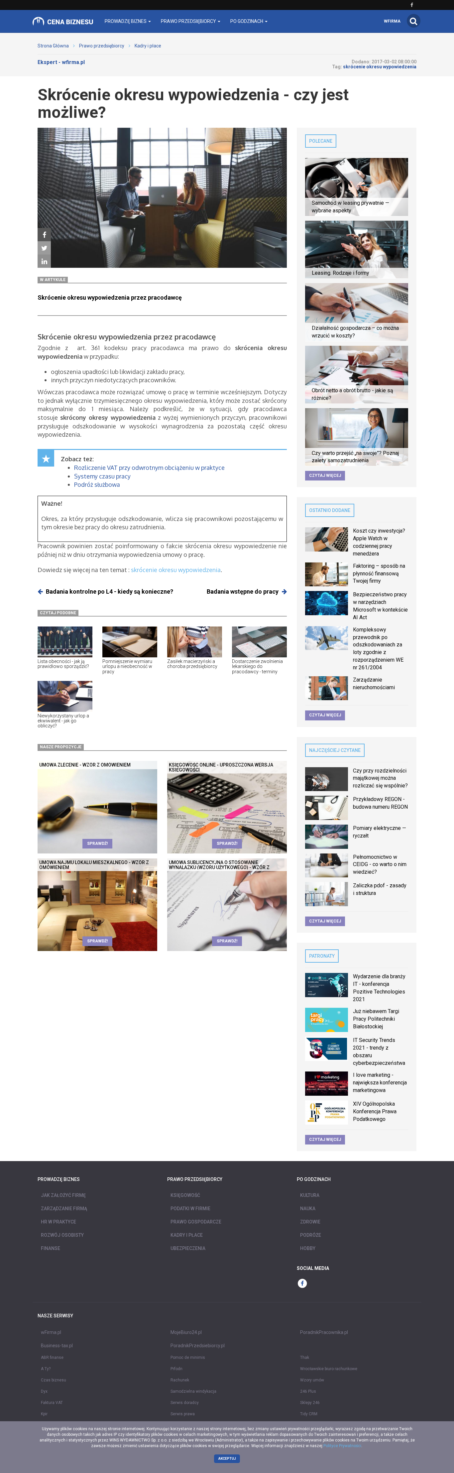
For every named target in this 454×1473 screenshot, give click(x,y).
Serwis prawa (182, 1414)
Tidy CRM (308, 1414)
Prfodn (176, 1368)
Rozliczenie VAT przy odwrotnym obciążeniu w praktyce (149, 467)
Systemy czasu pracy (102, 476)
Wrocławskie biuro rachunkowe (328, 1368)
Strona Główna (53, 45)
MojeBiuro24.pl (186, 1332)
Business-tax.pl (57, 1345)
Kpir (44, 1414)
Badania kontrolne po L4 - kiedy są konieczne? (109, 591)
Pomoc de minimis (187, 1357)
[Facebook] (44, 235)
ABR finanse (52, 1357)
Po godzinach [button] (247, 21)
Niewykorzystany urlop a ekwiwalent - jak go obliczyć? (63, 721)
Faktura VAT (52, 1402)
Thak (304, 1357)
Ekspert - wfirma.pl (61, 62)
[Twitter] (44, 248)
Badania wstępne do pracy (243, 591)
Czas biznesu (53, 1380)
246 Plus (308, 1391)
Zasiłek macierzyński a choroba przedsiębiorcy (192, 664)
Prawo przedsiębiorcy (101, 45)
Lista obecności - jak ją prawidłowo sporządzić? (63, 664)
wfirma (392, 21)
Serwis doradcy (184, 1402)
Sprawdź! (97, 843)
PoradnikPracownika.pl (324, 1332)
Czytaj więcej (325, 475)
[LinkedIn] (44, 261)
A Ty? (46, 1368)
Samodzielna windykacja (193, 1391)
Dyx (44, 1391)
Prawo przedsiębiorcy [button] (189, 21)
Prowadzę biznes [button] (126, 21)
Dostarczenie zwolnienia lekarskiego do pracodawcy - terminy (257, 666)
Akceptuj (227, 1458)
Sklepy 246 (310, 1402)
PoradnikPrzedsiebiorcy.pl (197, 1345)
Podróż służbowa (97, 484)
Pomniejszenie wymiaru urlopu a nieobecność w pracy (127, 666)
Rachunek (179, 1380)
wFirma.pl (51, 1332)
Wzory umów (312, 1380)
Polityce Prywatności (342, 1445)
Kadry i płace (148, 45)
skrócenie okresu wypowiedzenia (176, 569)
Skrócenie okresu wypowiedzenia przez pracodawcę (110, 297)
